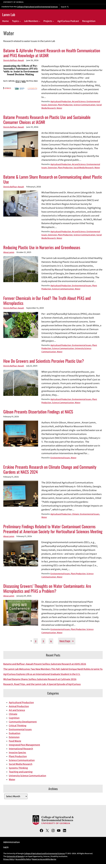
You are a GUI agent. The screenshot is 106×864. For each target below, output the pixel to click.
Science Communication (85, 105)
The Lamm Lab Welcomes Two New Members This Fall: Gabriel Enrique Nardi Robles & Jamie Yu (53, 669)
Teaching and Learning (21, 771)
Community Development (23, 721)
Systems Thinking (18, 768)
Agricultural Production (61, 101)
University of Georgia (15, 856)
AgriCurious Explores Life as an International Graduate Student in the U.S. (41, 674)
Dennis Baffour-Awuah (13, 60)
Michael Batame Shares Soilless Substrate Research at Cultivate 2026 (39, 679)
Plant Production (65, 105)
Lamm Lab (8, 14)
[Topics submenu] (20, 21)
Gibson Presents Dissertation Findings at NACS (38, 411)
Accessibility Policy (23, 859)
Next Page (66, 641)
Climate (75, 514)
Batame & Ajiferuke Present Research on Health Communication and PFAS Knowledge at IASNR (51, 53)
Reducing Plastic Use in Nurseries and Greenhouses (41, 247)
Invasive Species (17, 752)
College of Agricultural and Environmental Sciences (37, 7)
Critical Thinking (17, 725)
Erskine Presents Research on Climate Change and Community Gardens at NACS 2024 (49, 469)
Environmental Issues (81, 285)
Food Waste (15, 741)
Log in (6, 847)
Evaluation (14, 733)
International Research (21, 748)
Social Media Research (84, 168)
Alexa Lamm (8, 252)
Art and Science (79, 101)
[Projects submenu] (53, 21)
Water (59, 108)
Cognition (14, 717)
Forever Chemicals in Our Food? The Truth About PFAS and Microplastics (47, 301)
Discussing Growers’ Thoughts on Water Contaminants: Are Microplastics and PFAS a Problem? (47, 588)
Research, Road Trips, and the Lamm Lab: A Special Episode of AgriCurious (42, 684)
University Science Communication (27, 775)
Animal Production (19, 706)
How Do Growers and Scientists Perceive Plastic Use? (43, 360)
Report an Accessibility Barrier (44, 859)
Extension (52, 105)
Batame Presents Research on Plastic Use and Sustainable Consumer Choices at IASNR (47, 120)
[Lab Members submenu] (39, 21)
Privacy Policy (8, 859)
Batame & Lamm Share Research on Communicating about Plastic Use (52, 179)
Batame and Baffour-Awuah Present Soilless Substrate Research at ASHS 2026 (44, 664)
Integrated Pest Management (24, 744)
